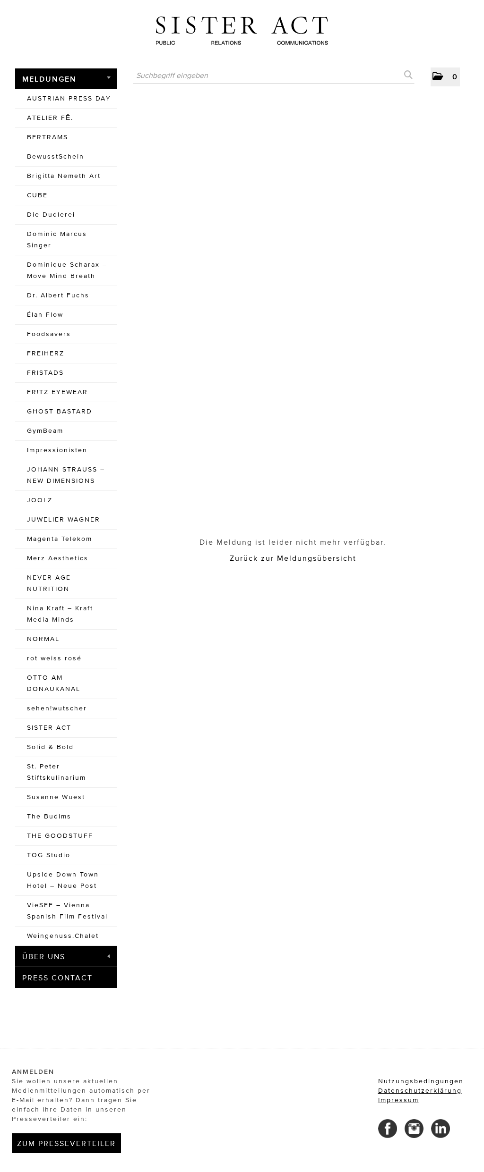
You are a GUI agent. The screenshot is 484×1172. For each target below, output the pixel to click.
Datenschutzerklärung (420, 1090)
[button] (445, 76)
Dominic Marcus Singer (57, 239)
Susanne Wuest (56, 797)
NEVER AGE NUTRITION (49, 583)
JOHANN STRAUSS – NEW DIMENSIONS (66, 475)
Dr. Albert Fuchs (58, 295)
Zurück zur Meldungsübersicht (293, 558)
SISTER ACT (49, 727)
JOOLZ (39, 500)
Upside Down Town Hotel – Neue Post (63, 880)
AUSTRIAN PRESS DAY (69, 98)
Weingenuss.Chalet (63, 935)
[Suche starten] (407, 75)
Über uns (43, 956)
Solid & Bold (50, 746)
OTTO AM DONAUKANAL (53, 683)
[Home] (242, 27)
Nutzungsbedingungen (421, 1081)
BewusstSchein (55, 156)
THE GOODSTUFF (60, 835)
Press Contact (57, 977)
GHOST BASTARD (59, 411)
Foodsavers (49, 333)
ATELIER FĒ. (50, 117)
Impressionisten (57, 450)
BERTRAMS (47, 137)
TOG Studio (48, 855)
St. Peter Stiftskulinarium (56, 772)
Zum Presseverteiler (66, 1143)
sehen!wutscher (57, 708)
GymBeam (45, 430)
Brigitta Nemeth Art (64, 175)
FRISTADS (45, 372)
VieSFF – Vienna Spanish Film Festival (67, 911)
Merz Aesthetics (57, 558)
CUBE (37, 195)
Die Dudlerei (51, 214)
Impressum (398, 1100)
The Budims (49, 816)
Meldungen (49, 79)
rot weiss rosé (54, 658)
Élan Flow (45, 314)
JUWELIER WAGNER (63, 519)
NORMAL (43, 638)
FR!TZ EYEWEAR (57, 392)
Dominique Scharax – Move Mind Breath (67, 270)
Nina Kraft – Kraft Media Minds (60, 614)
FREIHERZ (45, 353)
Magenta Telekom (59, 538)
